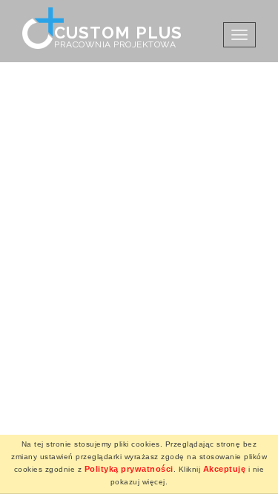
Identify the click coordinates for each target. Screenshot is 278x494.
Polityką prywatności (129, 468)
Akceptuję (224, 468)
